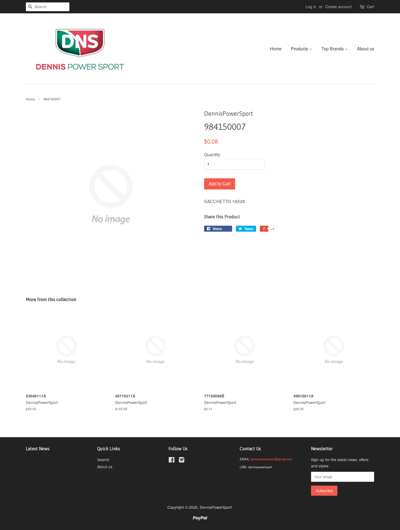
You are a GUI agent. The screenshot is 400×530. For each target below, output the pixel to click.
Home (276, 48)
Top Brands (333, 48)
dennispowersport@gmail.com (272, 459)
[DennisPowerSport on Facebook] (171, 460)
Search (103, 459)
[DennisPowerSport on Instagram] (181, 460)
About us (365, 48)
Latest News (38, 448)
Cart (370, 6)
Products (300, 48)
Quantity (212, 154)
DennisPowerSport (216, 507)
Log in (311, 6)
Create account (338, 6)
